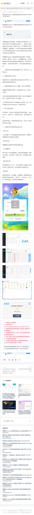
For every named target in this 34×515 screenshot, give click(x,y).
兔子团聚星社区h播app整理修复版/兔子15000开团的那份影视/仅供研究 (9, 371)
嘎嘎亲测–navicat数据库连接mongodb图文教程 (15, 431)
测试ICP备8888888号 (13, 512)
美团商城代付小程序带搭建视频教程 (12, 475)
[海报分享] (19, 360)
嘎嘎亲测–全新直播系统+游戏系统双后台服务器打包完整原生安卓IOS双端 (24, 412)
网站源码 (15, 12)
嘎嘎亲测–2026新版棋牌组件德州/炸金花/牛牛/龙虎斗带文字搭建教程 (16, 444)
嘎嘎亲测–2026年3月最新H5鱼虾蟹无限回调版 (15, 465)
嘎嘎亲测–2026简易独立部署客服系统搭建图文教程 (16, 499)
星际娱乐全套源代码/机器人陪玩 (11, 441)
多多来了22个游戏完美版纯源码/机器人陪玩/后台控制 (16, 450)
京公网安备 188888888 (25, 512)
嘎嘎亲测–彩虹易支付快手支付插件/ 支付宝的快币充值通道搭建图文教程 (16, 470)
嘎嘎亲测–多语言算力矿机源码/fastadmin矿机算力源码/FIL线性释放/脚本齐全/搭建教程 (16, 478)
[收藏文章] (9, 360)
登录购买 (17, 315)
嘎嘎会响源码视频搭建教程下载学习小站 (16, 8)
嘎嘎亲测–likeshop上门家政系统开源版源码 (14, 495)
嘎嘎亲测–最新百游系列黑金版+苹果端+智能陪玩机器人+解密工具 (16, 436)
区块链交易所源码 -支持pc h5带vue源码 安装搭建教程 (8, 412)
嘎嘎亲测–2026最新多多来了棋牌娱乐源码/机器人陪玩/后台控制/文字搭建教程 (17, 460)
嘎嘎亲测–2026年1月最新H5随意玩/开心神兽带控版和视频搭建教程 (16, 484)
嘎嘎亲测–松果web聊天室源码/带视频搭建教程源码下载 (16, 490)
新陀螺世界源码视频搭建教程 (25, 370)
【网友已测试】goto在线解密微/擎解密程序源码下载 (24, 395)
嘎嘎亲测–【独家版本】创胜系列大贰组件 (14, 455)
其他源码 (28, 8)
